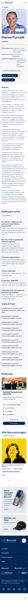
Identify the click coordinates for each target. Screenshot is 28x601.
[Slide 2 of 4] (12, 480)
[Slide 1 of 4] (8, 480)
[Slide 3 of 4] (16, 480)
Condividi (19, 30)
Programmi (5, 553)
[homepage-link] (7, 3)
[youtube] (19, 589)
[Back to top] (23, 540)
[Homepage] (9, 540)
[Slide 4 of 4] (20, 480)
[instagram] (24, 589)
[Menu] (25, 3)
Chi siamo (5, 549)
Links (3, 561)
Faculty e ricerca (7, 557)
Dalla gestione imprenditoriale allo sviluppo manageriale (12, 398)
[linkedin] (14, 589)
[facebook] (3, 589)
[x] (8, 589)
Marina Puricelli (18, 468)
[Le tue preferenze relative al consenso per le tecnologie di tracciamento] (25, 598)
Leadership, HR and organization (11, 471)
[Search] (22, 3)
